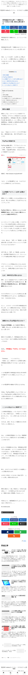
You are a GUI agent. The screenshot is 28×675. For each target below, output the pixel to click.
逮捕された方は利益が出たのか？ (11, 83)
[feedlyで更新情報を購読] (20, 532)
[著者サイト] (7, 532)
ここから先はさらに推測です (10, 85)
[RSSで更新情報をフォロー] (14, 535)
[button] (25, 342)
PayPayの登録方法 (7, 77)
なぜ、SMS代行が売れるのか (10, 81)
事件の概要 (5, 75)
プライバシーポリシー (7, 671)
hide (15, 71)
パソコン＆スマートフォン (7, 512)
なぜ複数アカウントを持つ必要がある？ (12, 79)
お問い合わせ (21, 671)
